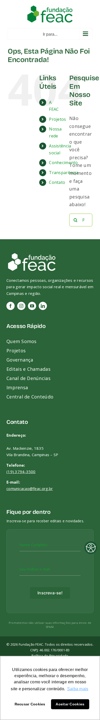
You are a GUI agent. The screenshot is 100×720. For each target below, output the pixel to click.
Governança (19, 360)
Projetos (57, 119)
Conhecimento (63, 162)
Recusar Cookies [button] (30, 704)
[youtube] (32, 306)
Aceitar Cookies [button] (70, 704)
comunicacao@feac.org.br (29, 488)
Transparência (63, 172)
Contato (57, 182)
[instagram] (21, 306)
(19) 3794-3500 (21, 471)
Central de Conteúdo (29, 397)
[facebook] (10, 306)
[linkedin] (43, 306)
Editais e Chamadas (28, 369)
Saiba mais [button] (77, 689)
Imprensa (17, 387)
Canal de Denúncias (28, 378)
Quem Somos (21, 341)
